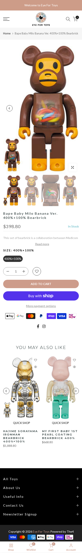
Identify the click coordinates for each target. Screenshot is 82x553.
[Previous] (9, 108)
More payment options (41, 306)
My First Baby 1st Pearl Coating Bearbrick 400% (60, 434)
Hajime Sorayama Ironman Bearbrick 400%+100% (20, 436)
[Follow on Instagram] (44, 326)
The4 (70, 531)
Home (7, 33)
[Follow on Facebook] (38, 326)
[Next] (72, 108)
